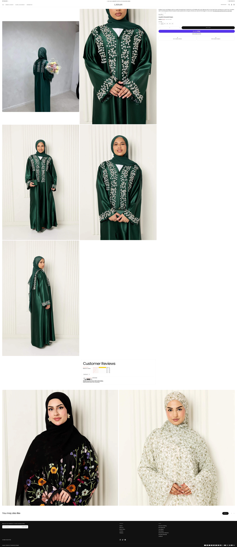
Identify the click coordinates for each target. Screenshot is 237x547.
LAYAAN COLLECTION (6, 539)
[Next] (234, 513)
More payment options (196, 33)
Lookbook (161, 536)
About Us (121, 527)
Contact (121, 531)
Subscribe (24, 526)
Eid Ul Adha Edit (162, 527)
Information (29, 4)
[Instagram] (120, 540)
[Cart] (234, 5)
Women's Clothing (9, 4)
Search (121, 525)
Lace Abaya (161, 529)
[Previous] (231, 513)
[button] (229, 5)
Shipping (121, 532)
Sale (3, 4)
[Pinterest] (125, 540)
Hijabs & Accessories (19, 4)
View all (225, 513)
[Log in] (231, 5)
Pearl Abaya (161, 531)
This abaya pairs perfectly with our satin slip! (222, 11)
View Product (60, 502)
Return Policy (122, 529)
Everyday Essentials (163, 534)
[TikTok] (122, 540)
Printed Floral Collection (164, 532)
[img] (89, 377)
